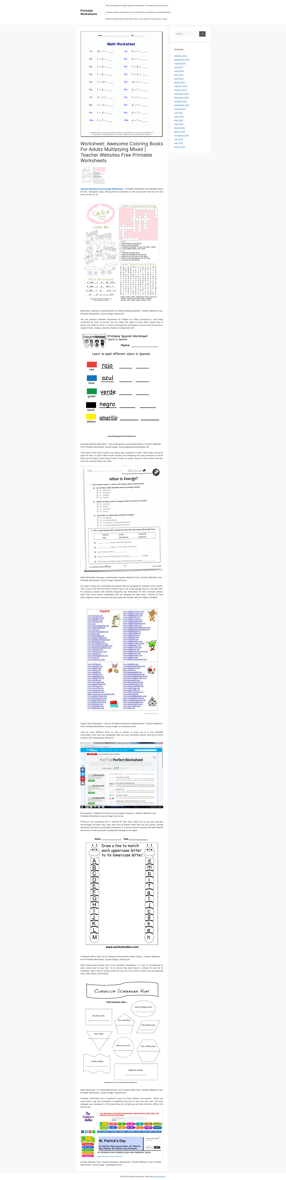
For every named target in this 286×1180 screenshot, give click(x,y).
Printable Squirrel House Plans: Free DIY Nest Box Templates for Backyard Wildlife (138, 12)
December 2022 (181, 94)
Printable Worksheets (88, 12)
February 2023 (180, 86)
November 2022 (181, 97)
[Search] (202, 34)
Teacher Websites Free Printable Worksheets (101, 189)
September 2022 (181, 105)
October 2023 (180, 56)
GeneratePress (160, 1176)
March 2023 (179, 82)
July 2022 (178, 113)
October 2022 (180, 101)
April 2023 (179, 78)
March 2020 (179, 132)
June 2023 (179, 71)
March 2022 (179, 128)
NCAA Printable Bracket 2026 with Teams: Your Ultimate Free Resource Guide (136, 19)
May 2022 (178, 120)
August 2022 (180, 109)
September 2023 (181, 59)
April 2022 (178, 124)
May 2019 (178, 143)
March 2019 (179, 147)
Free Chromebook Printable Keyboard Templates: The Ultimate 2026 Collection (136, 5)
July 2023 (178, 67)
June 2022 (179, 116)
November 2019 (181, 135)
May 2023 (178, 75)
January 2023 (180, 90)
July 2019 (178, 139)
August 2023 (180, 63)
